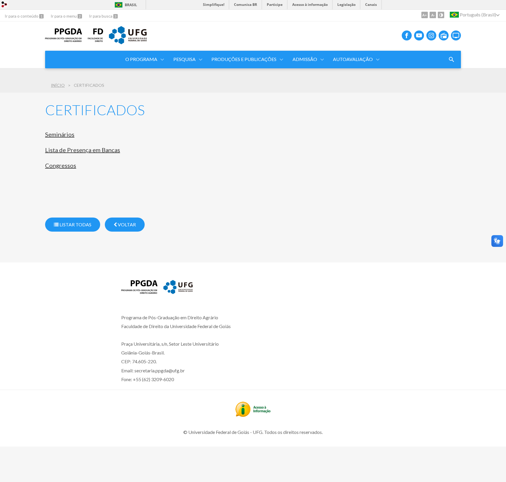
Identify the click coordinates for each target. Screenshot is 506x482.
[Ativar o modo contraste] (441, 15)
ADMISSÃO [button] (305, 59)
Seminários (59, 134)
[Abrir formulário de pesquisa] (451, 59)
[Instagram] (431, 35)
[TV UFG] (456, 35)
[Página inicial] (63, 40)
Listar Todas (75, 224)
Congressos (60, 165)
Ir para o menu (64, 15)
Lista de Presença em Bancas (82, 149)
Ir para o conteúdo (22, 15)
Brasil (131, 4)
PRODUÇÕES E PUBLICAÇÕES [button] (243, 59)
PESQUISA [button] (184, 59)
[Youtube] (419, 35)
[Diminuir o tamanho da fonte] (433, 15)
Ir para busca (101, 15)
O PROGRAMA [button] (141, 59)
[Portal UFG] (127, 42)
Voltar (126, 224)
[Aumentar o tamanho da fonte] (424, 15)
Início (58, 85)
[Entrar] (4, 5)
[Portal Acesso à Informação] (253, 415)
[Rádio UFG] (444, 35)
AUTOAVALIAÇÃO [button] (353, 59)
